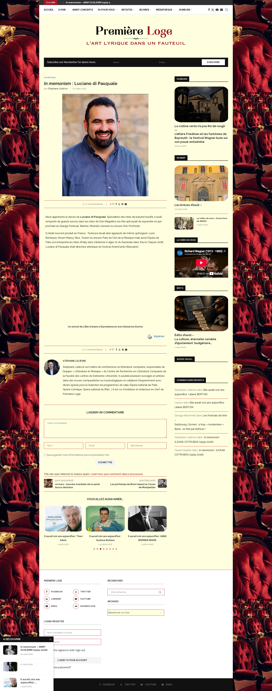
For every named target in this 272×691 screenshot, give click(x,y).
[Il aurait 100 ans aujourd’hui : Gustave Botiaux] (105, 519)
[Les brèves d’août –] (201, 183)
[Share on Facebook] (116, 204)
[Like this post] (113, 204)
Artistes (126, 9)
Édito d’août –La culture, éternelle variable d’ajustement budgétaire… (195, 339)
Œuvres (144, 9)
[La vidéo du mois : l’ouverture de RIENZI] (184, 223)
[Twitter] (212, 9)
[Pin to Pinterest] (122, 204)
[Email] (221, 9)
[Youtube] (217, 9)
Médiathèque (164, 9)
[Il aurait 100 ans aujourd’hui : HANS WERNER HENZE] (147, 519)
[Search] (226, 9)
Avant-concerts (82, 9)
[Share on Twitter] (119, 204)
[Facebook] (209, 9)
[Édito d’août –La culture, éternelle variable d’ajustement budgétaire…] (201, 313)
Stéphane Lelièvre (58, 88)
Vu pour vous (106, 9)
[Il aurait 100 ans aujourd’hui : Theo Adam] (63, 519)
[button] (60, 2)
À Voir (62, 9)
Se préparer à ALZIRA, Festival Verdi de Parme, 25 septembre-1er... (103, 2)
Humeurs (184, 9)
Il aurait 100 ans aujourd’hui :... (30, 681)
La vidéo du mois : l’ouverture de (212, 219)
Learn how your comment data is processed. (117, 474)
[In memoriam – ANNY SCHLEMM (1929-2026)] (10, 650)
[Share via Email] (126, 204)
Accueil (49, 9)
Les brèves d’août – (188, 205)
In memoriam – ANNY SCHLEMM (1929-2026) (34, 648)
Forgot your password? (57, 667)
